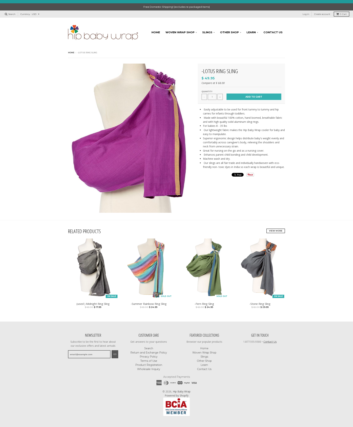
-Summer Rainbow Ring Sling (149, 304)
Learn (251, 32)
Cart (343, 14)
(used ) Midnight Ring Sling (93, 304)
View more (275, 230)
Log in (306, 14)
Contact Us (273, 32)
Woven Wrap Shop (180, 32)
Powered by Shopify (176, 395)
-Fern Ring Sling (204, 304)
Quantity (207, 91)
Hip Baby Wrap (181, 391)
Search (148, 348)
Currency (25, 14)
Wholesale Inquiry (148, 369)
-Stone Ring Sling (259, 304)
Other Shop (229, 32)
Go (114, 354)
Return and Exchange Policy (148, 352)
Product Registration (148, 365)
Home (155, 32)
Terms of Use (148, 361)
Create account (322, 14)
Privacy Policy (149, 356)
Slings (207, 32)
